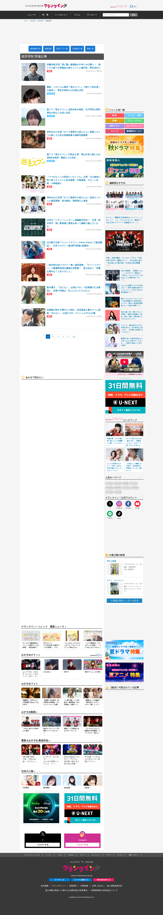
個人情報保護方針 (114, 886)
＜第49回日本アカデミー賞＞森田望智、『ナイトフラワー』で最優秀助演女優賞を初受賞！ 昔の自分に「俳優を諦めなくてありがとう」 (74, 268)
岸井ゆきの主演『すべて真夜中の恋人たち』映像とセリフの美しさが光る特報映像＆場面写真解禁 (73, 133)
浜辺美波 (118, 483)
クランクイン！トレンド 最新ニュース (43, 626)
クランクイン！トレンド (32, 855)
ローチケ (58, 880)
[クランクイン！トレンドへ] (118, 6)
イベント (49, 855)
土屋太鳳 (110, 492)
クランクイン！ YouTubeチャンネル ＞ (130, 374)
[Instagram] (119, 504)
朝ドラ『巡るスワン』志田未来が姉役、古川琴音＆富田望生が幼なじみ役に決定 (73, 111)
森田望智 (40, 21)
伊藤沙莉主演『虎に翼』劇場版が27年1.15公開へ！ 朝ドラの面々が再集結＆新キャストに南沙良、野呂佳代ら (74, 66)
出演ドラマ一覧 (62, 49)
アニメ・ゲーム (134, 120)
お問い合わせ (97, 886)
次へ (74, 337)
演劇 (114, 120)
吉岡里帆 (135, 488)
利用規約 (73, 886)
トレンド (114, 131)
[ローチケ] (133, 6)
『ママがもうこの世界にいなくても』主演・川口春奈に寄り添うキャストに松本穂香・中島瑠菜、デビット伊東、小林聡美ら (73, 180)
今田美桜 (110, 483)
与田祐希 (118, 492)
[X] (110, 504)
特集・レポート (134, 855)
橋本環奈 (118, 488)
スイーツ (83, 855)
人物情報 (31, 21)
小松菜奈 (127, 488)
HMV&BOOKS (102, 880)
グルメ (60, 855)
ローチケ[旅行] (80, 880)
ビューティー (96, 855)
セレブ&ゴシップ (134, 126)
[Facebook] (128, 504)
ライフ (109, 855)
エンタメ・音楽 (134, 115)
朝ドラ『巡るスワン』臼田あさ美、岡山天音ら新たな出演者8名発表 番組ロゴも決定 (73, 156)
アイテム (120, 855)
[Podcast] (110, 514)
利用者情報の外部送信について (104, 890)
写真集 (126, 483)
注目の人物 (28, 771)
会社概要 (44, 886)
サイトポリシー (59, 886)
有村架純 (110, 488)
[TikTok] (119, 514)
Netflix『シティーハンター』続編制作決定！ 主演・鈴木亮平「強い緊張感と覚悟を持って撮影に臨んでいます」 (74, 223)
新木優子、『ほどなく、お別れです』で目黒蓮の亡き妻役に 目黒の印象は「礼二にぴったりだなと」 (73, 289)
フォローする (43, 845)
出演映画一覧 (77, 49)
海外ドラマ (114, 126)
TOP (25, 21)
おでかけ (71, 855)
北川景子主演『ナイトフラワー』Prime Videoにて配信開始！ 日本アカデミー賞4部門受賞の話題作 (74, 244)
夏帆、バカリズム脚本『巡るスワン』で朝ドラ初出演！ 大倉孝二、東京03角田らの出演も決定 (74, 88)
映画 (114, 115)
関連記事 (48, 49)
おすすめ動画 (29, 712)
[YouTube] (137, 504)
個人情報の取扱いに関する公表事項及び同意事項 (66, 890)
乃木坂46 (134, 483)
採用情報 (84, 886)
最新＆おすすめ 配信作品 (35, 740)
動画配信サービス (134, 131)
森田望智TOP (35, 49)
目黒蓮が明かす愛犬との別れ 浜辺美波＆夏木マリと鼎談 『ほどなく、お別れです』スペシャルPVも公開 (73, 311)
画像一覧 (90, 49)
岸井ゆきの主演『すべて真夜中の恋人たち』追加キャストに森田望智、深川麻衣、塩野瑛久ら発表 (73, 199)
